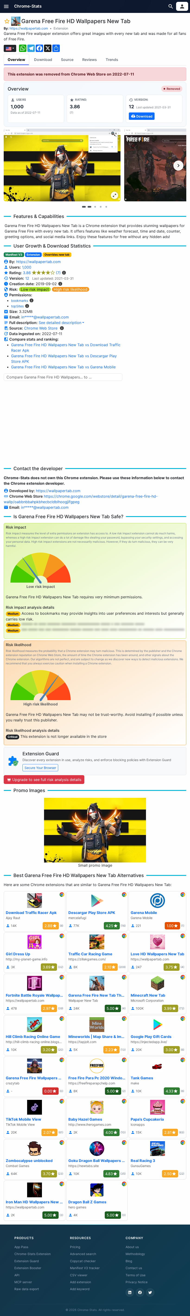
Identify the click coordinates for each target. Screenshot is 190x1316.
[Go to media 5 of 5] (106, 206)
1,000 (26, 267)
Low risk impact (35, 289)
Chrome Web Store (40, 328)
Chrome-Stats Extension (32, 1254)
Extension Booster (27, 1268)
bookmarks (19, 301)
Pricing (75, 1247)
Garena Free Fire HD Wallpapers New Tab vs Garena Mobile (63, 367)
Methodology (135, 1254)
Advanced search (83, 1254)
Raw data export (26, 1289)
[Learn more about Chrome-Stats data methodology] (62, 328)
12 (27, 278)
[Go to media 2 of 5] (89, 206)
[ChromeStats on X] (150, 1292)
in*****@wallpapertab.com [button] (45, 317)
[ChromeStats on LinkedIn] (130, 1292)
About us (132, 1247)
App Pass (21, 1247)
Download (43, 59)
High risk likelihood (70, 289)
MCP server (23, 1282)
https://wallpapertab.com (29, 28)
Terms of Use (136, 1275)
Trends (112, 59)
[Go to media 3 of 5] (95, 206)
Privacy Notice (137, 1282)
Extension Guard (26, 1261)
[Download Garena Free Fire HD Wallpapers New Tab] (154, 109)
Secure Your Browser (40, 768)
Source (67, 59)
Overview (16, 59)
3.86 (42, 272)
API (16, 1275)
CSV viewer (78, 1275)
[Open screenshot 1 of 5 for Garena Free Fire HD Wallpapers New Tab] (62, 165)
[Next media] (178, 165)
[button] (6, 6)
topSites (17, 306)
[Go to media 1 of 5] (84, 206)
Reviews (89, 59)
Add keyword (79, 1289)
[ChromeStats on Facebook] (140, 1292)
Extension (61, 28)
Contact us (134, 1268)
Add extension (80, 1282)
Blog (129, 1261)
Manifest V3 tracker (85, 1268)
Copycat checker (83, 1261)
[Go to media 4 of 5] (100, 206)
